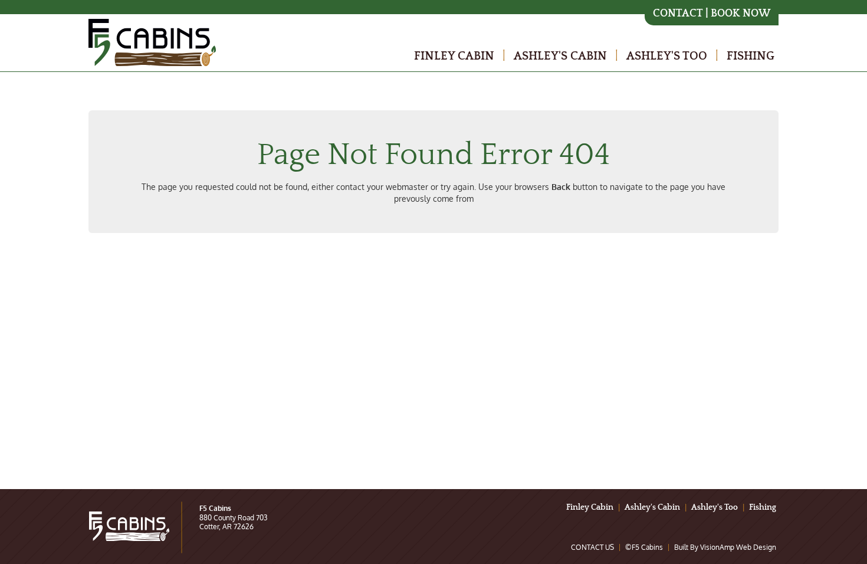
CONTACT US (592, 547)
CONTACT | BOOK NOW (711, 13)
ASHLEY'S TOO (666, 56)
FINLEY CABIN (454, 56)
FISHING (750, 56)
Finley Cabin (589, 507)
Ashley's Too (714, 507)
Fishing (762, 507)
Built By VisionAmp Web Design (725, 547)
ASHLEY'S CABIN (560, 56)
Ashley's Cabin (652, 507)
